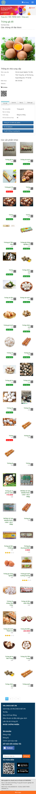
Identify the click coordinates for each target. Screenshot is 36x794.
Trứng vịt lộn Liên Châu (25, 602)
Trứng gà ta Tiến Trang (9, 657)
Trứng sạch (25, 17)
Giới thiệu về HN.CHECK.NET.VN (14, 709)
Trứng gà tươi (8, 325)
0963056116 (4, 788)
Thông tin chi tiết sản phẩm (12, 122)
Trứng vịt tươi (25, 159)
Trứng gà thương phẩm (25, 547)
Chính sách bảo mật (10, 741)
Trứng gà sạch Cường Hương (25, 574)
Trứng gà (27, 353)
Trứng (28, 187)
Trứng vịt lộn (8, 297)
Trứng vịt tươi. (25, 297)
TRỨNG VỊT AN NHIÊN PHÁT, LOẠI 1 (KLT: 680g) (25, 493)
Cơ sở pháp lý (8, 127)
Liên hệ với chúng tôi (10, 721)
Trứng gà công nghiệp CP (25, 243)
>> (18, 699)
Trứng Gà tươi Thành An (8, 630)
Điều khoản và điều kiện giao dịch (15, 718)
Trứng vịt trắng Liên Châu (9, 603)
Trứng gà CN (9, 187)
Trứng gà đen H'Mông (8, 547)
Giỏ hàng (26, 2)
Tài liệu (5, 712)
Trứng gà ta (9, 159)
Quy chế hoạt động (10, 715)
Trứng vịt (10, 353)
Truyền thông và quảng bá (12, 131)
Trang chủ (4, 17)
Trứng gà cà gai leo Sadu (9, 492)
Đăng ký (6, 738)
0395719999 (26, 787)
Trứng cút (26, 380)
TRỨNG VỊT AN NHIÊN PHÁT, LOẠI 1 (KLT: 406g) (8, 521)
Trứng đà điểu (25, 629)
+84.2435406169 (12, 787)
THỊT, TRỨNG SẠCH (14, 17)
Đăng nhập (7, 734)
